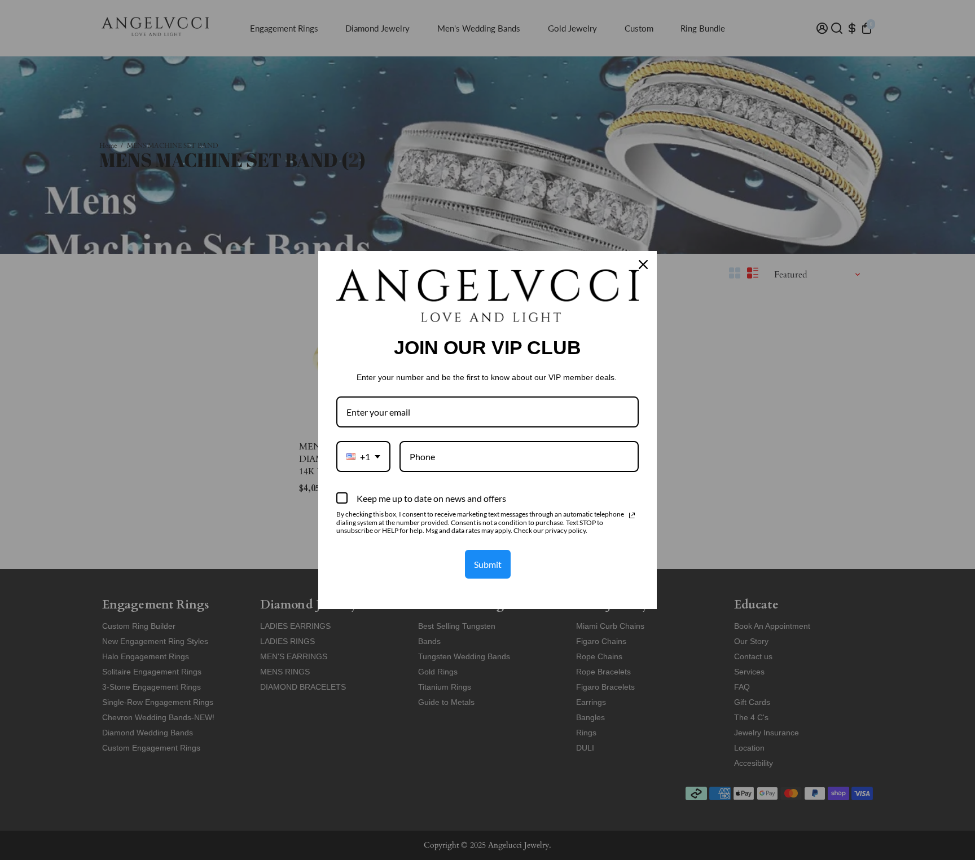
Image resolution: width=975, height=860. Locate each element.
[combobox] (363, 456)
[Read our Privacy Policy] (632, 515)
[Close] (643, 264)
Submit (488, 564)
